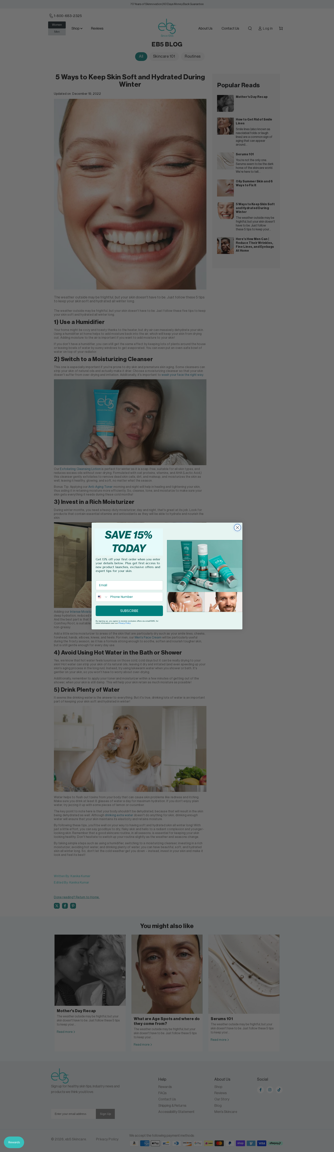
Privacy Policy (124, 623)
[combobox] (102, 597)
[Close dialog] (237, 527)
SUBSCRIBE (129, 610)
